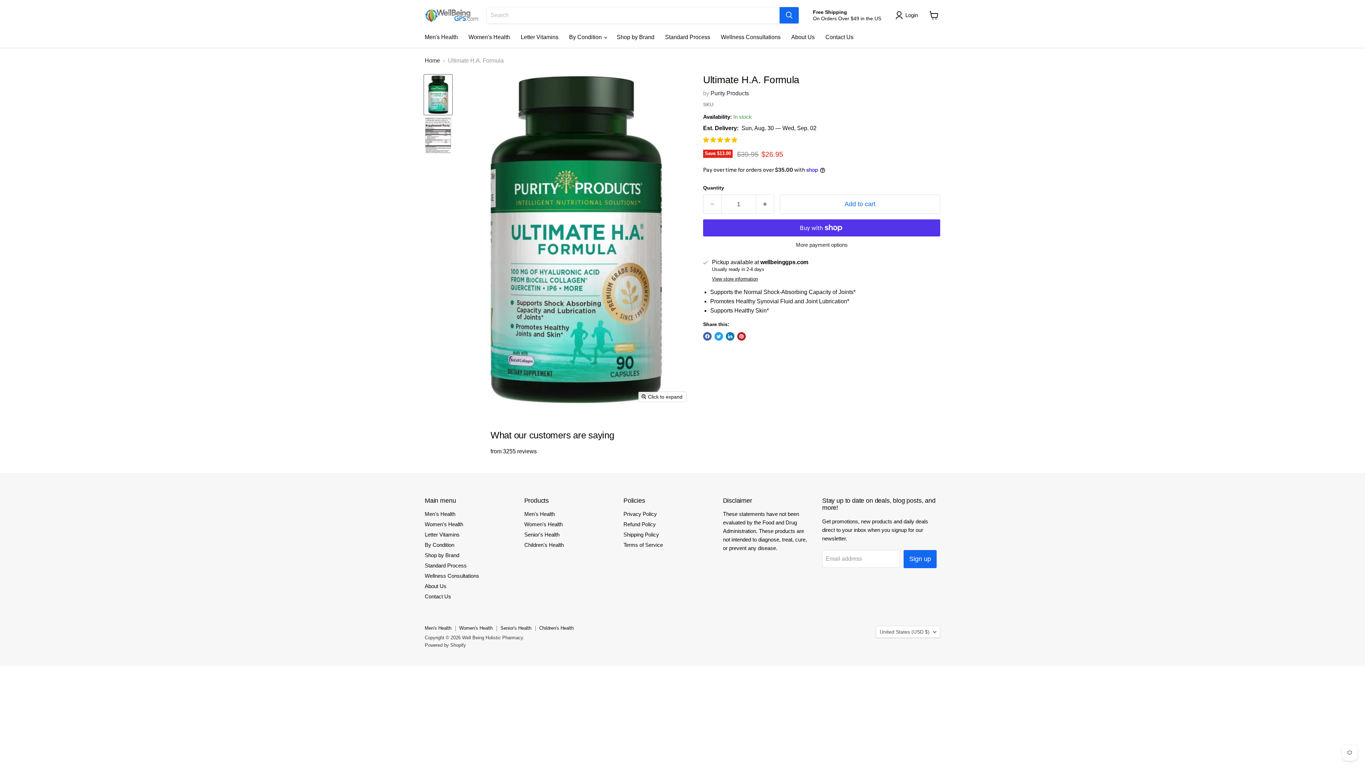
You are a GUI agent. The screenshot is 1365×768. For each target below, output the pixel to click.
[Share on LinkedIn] (730, 336)
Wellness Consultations (751, 37)
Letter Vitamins (539, 37)
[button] (721, 140)
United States (905, 632)
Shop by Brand (635, 37)
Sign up (920, 558)
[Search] (789, 15)
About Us (803, 37)
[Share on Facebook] (707, 336)
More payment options (822, 245)
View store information (735, 279)
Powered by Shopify (445, 645)
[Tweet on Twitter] (718, 336)
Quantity (713, 188)
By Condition (586, 37)
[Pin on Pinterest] (741, 336)
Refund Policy (639, 524)
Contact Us (839, 37)
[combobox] (633, 15)
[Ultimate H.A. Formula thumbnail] (438, 94)
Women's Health (489, 37)
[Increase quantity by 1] (765, 204)
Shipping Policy (641, 535)
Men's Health (441, 37)
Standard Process (687, 37)
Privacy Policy (640, 514)
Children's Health (544, 545)
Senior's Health (542, 535)
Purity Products (730, 93)
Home (432, 61)
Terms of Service (643, 545)
